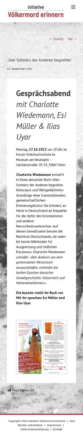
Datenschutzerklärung (35, 429)
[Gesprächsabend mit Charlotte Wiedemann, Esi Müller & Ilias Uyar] (41, 322)
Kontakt (57, 429)
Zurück (58, 39)
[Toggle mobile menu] (73, 7)
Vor (70, 39)
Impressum (54, 425)
